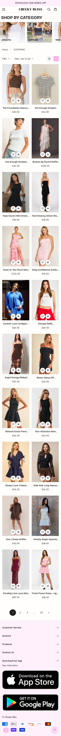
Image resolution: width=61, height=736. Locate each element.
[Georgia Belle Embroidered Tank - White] (45, 300)
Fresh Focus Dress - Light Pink (45, 593)
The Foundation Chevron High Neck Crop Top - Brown (16, 108)
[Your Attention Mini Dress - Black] (45, 408)
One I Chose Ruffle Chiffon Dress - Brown (16, 539)
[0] (55, 9)
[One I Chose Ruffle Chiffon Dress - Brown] (15, 516)
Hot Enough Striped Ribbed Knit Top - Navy (45, 108)
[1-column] (49, 58)
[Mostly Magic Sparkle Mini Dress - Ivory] (45, 516)
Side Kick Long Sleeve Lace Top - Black (45, 485)
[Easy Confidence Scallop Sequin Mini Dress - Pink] (45, 246)
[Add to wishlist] (13, 100)
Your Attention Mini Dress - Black (45, 431)
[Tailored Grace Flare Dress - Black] (15, 408)
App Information (10, 665)
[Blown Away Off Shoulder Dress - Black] (45, 354)
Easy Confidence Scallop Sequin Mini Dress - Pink (45, 270)
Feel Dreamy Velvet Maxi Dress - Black (45, 216)
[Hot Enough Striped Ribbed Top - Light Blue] (15, 138)
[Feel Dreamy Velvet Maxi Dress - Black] (45, 192)
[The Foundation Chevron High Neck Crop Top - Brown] (15, 84)
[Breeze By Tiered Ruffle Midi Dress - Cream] (45, 138)
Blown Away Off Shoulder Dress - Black (45, 377)
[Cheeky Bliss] (30, 9)
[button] (6, 730)
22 (41, 612)
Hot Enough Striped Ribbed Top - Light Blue (16, 162)
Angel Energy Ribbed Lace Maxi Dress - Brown (16, 377)
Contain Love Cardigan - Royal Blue (16, 323)
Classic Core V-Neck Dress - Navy (16, 485)
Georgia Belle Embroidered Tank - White (45, 323)
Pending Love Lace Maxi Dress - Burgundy (16, 593)
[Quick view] (18, 100)
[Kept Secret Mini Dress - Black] (15, 192)
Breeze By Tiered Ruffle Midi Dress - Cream (45, 162)
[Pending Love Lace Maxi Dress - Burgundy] (15, 569)
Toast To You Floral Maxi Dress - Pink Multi (16, 270)
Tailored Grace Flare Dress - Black (16, 431)
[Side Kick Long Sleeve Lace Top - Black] (45, 462)
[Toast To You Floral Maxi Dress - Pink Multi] (15, 246)
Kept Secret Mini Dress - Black (16, 216)
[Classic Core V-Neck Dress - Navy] (15, 462)
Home (5, 49)
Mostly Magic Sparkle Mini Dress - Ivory (45, 539)
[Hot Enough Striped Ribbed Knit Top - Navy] (45, 84)
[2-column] (56, 58)
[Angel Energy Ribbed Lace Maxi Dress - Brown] (15, 354)
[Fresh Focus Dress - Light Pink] (45, 569)
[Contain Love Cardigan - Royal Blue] (15, 300)
